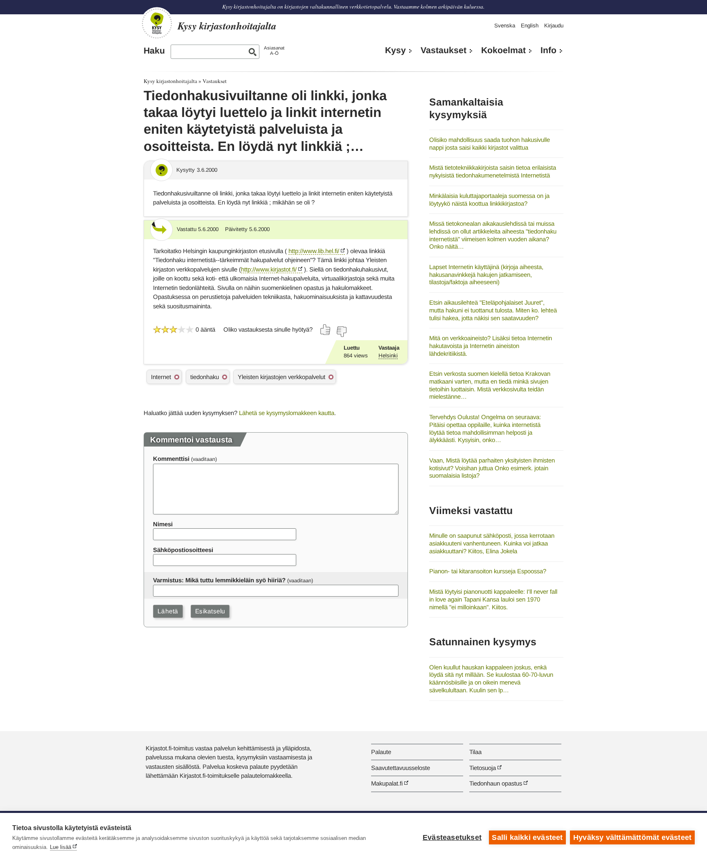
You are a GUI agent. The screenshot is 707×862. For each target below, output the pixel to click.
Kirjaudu (553, 25)
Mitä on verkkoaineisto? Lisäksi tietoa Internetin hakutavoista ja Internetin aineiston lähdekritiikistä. (490, 345)
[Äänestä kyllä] (325, 329)
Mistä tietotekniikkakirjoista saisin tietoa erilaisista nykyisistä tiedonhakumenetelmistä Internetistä (492, 171)
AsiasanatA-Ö (274, 50)
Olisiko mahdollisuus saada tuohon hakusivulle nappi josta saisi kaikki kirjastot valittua (489, 143)
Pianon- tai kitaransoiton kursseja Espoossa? (487, 571)
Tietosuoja (482, 767)
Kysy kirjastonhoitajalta (170, 81)
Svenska (504, 25)
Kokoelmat (503, 50)
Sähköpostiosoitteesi (183, 549)
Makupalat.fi (387, 783)
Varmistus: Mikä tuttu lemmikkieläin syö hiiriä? (219, 580)
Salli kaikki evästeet (527, 837)
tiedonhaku (204, 376)
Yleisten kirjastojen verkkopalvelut (281, 376)
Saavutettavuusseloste (400, 767)
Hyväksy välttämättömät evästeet (632, 837)
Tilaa (475, 751)
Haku (154, 51)
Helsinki (388, 355)
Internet (161, 376)
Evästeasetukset (452, 837)
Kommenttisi (171, 458)
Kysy (395, 50)
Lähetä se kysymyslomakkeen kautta (286, 412)
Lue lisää (60, 847)
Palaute (381, 751)
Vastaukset (443, 50)
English (529, 25)
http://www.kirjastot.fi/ (269, 269)
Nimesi (163, 524)
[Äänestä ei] (341, 331)
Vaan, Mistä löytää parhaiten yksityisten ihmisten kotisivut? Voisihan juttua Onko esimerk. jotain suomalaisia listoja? (492, 468)
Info (548, 50)
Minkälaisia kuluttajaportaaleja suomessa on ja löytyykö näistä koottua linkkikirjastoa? (489, 199)
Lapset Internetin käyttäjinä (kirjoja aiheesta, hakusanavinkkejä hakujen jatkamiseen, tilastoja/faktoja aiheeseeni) (486, 274)
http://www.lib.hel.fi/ (313, 250)
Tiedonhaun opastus (495, 783)
